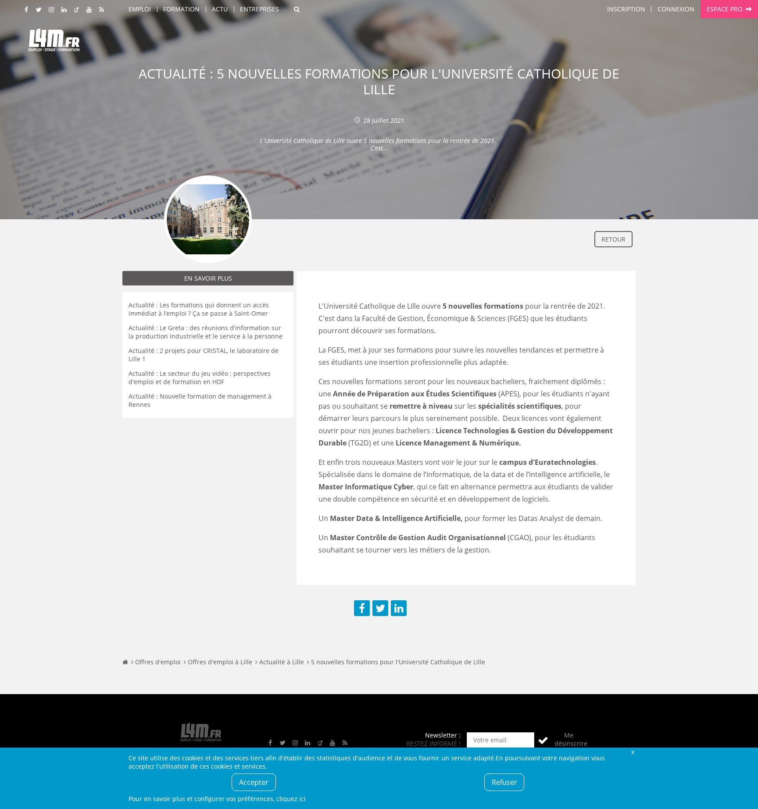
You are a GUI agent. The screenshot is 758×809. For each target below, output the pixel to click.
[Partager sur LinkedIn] (399, 608)
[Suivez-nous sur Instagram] (52, 9)
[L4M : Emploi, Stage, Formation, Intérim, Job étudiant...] (54, 42)
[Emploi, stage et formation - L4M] (125, 662)
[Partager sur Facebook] (362, 608)
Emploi (140, 9)
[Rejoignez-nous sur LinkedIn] (64, 9)
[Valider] (543, 740)
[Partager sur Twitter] (380, 608)
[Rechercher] (296, 9)
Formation (181, 9)
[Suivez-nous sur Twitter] (39, 9)
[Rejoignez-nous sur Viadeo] (77, 9)
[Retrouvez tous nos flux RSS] (102, 9)
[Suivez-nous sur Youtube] (89, 9)
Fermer (632, 752)
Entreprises (259, 9)
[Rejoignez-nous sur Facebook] (27, 9)
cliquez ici (291, 799)
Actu (220, 9)
